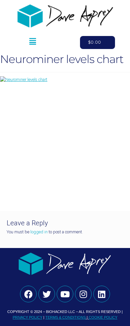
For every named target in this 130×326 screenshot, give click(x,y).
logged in (39, 231)
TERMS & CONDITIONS (65, 317)
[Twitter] (46, 294)
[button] (32, 43)
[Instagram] (83, 294)
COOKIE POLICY (103, 317)
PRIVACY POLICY (27, 317)
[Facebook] (28, 294)
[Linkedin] (101, 294)
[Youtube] (65, 294)
